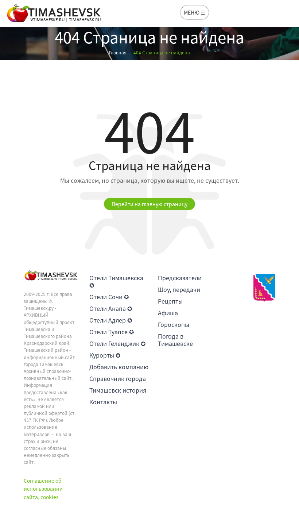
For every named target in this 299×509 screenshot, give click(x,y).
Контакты (103, 401)
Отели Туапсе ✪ (111, 331)
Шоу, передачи (179, 289)
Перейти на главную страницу (149, 204)
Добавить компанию (118, 366)
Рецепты (170, 301)
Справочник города (117, 378)
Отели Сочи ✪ (109, 296)
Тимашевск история (117, 390)
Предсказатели (180, 277)
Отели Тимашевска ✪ (116, 281)
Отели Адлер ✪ (110, 320)
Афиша (168, 312)
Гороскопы (173, 324)
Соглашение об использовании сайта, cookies (43, 489)
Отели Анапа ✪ (110, 308)
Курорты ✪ (104, 355)
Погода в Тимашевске (175, 339)
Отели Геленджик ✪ (117, 343)
